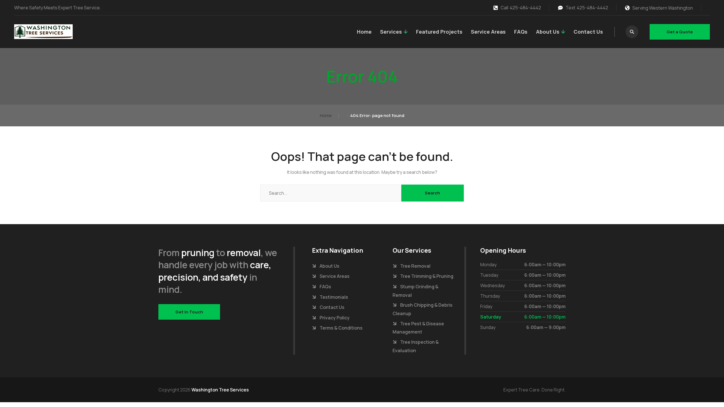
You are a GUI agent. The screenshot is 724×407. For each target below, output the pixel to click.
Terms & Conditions (341, 328)
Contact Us (588, 31)
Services (391, 31)
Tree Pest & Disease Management (418, 328)
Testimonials (334, 297)
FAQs (520, 31)
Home (364, 31)
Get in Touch (189, 312)
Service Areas (488, 31)
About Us (547, 31)
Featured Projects (439, 31)
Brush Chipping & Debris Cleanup (423, 309)
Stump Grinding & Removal (415, 290)
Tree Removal (415, 266)
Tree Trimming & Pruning (426, 276)
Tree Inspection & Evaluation (416, 346)
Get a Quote (680, 32)
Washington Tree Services (220, 390)
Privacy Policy (335, 318)
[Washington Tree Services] (43, 31)
